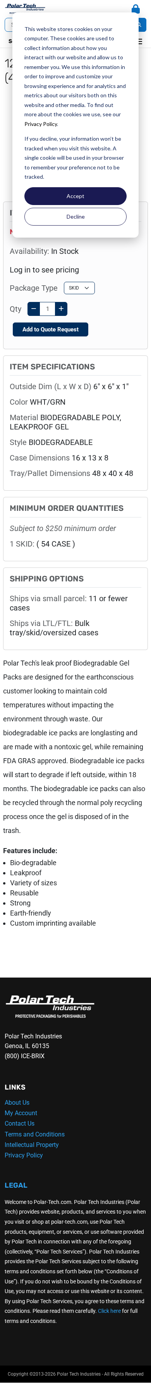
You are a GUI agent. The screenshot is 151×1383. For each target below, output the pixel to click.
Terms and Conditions (35, 1134)
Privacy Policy (40, 124)
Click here (109, 1311)
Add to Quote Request (50, 329)
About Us (17, 1102)
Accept (75, 196)
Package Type (34, 288)
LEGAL (16, 1185)
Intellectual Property (32, 1144)
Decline (76, 216)
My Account (21, 1113)
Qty (15, 309)
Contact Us (19, 1123)
